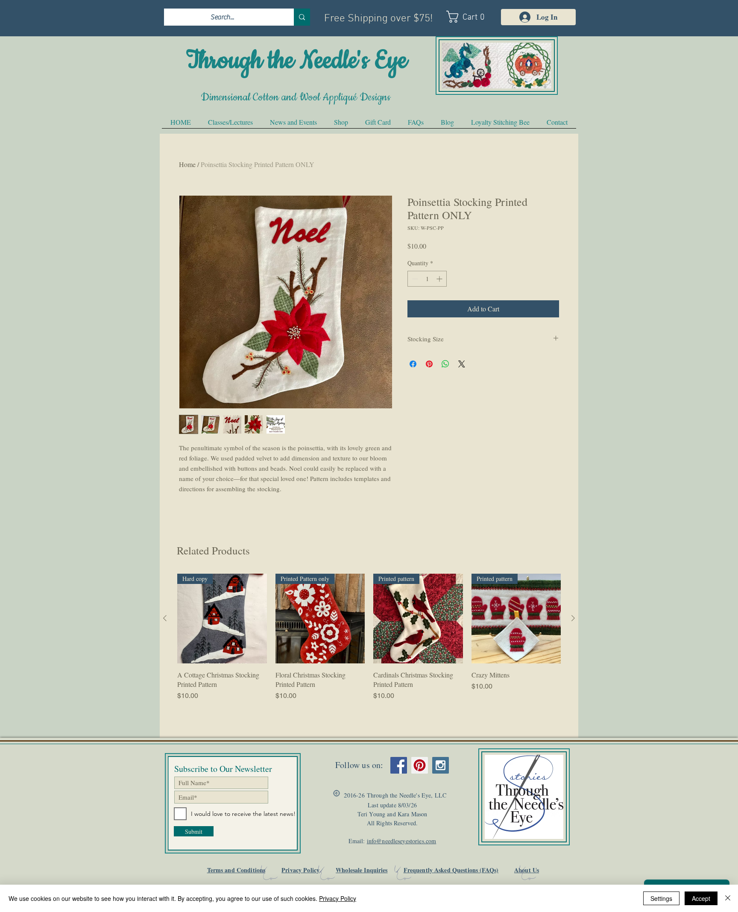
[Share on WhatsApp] (445, 364)
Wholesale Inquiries (361, 869)
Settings (661, 898)
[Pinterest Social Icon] (419, 765)
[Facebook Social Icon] (398, 765)
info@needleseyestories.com (401, 841)
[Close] (728, 898)
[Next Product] (573, 618)
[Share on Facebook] (413, 364)
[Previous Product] (165, 618)
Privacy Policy (300, 869)
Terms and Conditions (236, 869)
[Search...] (302, 17)
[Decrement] (414, 278)
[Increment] (440, 278)
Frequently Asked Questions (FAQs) (451, 869)
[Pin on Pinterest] (429, 364)
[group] (369, 637)
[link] (470, 17)
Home (187, 164)
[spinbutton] (427, 278)
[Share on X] (462, 364)
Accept (701, 898)
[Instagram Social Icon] (440, 765)
